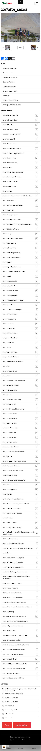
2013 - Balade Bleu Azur (20, 338)
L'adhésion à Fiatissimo (9, 86)
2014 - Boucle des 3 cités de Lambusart (20, 381)
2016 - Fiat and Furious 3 (20, 475)
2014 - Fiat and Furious (20, 404)
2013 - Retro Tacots (20, 343)
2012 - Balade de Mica (20, 319)
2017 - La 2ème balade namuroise (20, 513)
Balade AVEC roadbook (11, 698)
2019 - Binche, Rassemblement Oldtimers (20, 602)
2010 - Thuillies (20, 191)
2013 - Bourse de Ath (20, 328)
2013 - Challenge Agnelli (20, 352)
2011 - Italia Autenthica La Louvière (20, 238)
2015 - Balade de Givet (20, 437)
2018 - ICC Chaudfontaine (20, 539)
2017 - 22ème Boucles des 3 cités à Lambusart (20, 504)
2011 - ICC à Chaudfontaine (20, 229)
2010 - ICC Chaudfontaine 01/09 (20, 148)
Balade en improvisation (11, 710)
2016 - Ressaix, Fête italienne (20, 466)
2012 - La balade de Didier (20, 291)
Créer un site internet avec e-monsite (20, 737)
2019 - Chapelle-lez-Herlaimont (20, 593)
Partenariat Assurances (9, 68)
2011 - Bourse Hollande (20, 243)
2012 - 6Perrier (20, 276)
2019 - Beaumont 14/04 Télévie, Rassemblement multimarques (20, 578)
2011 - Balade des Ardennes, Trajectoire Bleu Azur (20, 196)
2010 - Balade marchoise (20, 120)
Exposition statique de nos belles (14, 693)
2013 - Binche (20, 347)
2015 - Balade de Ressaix (20, 418)
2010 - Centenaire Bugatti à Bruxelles (20, 153)
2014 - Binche (20, 376)
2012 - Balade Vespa (20, 324)
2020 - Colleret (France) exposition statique (20, 621)
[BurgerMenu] (36, 3)
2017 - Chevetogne (20, 518)
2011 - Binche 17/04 (20, 210)
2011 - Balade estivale (20, 201)
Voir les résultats (21, 725)
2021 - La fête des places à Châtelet (20, 678)
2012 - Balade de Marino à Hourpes (20, 300)
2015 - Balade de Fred (20, 433)
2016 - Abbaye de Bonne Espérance (20, 499)
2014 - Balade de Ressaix (20, 390)
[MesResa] (33, 748)
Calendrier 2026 (7, 73)
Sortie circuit (8, 718)
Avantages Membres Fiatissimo (12, 105)
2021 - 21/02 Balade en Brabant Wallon (20, 650)
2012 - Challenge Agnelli (20, 295)
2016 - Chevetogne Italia (20, 490)
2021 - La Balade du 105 (20, 659)
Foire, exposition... (10, 706)
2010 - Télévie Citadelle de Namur (20, 172)
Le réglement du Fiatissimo (10, 100)
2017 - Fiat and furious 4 (20, 523)
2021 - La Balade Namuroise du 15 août (20, 668)
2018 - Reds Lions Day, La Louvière (20, 562)
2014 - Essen (20, 366)
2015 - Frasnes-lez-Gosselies (20, 447)
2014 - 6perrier (20, 395)
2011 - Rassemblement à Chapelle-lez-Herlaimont (20, 224)
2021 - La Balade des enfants (20, 673)
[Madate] (20, 748)
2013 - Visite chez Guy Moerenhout (20, 362)
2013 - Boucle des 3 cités (20, 333)
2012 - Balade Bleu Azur (20, 286)
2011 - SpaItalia (20, 262)
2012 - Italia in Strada (20, 305)
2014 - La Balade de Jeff (20, 371)
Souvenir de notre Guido (10, 91)
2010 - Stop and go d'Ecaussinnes (20, 177)
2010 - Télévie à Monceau (20, 182)
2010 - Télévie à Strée (20, 186)
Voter (7, 725)
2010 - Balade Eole (20, 125)
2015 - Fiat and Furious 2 (20, 423)
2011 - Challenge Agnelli (20, 215)
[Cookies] (4, 747)
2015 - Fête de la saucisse (20, 442)
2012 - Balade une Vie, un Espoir (20, 310)
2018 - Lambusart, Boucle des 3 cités (20, 558)
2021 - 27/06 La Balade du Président (20, 654)
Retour (20, 47)
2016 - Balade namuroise (20, 485)
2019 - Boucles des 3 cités (20, 588)
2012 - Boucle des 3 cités (20, 314)
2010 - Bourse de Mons (20, 144)
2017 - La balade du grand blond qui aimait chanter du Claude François (20, 533)
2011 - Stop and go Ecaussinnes (20, 267)
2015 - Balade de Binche (20, 414)
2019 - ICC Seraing (20, 612)
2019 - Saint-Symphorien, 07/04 (20, 583)
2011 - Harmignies (20, 234)
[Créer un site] (7, 748)
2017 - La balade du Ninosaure (20, 508)
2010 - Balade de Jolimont (20, 130)
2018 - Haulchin (20, 553)
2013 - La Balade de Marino (20, 357)
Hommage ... (6, 96)
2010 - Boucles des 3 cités (20, 115)
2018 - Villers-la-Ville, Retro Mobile (20, 567)
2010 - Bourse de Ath (20, 139)
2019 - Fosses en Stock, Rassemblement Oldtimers (20, 607)
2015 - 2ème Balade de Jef (20, 428)
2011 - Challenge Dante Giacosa (20, 220)
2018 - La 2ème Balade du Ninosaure (20, 543)
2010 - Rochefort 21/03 (20, 158)
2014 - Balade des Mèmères (20, 385)
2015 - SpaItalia (20, 456)
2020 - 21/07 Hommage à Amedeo (20, 626)
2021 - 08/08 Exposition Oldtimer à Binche (20, 664)
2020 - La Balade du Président (20, 640)
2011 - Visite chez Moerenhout (20, 257)
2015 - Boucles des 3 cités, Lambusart (20, 452)
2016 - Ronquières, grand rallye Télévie (20, 461)
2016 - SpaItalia (20, 494)
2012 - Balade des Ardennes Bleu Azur (20, 272)
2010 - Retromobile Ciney (20, 163)
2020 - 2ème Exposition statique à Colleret (20, 635)
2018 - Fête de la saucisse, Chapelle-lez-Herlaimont (20, 548)
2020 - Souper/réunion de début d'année (20, 616)
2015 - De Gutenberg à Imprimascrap (20, 409)
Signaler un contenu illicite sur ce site (20, 740)
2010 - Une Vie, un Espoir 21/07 (20, 134)
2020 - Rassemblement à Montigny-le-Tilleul (20, 645)
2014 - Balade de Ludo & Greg (20, 400)
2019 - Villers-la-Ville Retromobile (20, 597)
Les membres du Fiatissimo (10, 77)
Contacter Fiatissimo (9, 82)
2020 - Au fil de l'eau (20, 631)
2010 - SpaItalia (20, 167)
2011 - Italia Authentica (20, 248)
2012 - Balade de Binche (20, 281)
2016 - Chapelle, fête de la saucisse (20, 471)
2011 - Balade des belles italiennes (20, 205)
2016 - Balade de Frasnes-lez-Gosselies (20, 480)
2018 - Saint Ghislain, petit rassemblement (20, 572)
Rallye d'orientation (10, 714)
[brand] (7, 3)
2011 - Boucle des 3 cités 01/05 (20, 253)
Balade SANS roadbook (11, 702)
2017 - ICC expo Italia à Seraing (20, 527)
